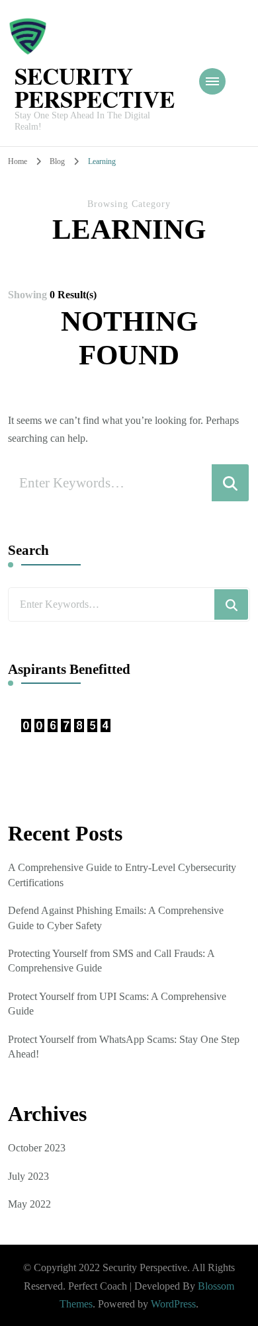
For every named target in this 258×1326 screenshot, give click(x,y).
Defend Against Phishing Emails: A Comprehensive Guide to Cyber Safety (116, 918)
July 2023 (28, 1176)
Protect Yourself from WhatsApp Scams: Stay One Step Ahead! (123, 1046)
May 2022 (29, 1204)
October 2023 (36, 1147)
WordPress (173, 1303)
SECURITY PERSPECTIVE (95, 87)
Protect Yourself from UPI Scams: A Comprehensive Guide (117, 1003)
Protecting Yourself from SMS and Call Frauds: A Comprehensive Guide (111, 961)
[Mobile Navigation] (212, 81)
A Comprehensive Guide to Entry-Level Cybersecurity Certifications (122, 875)
